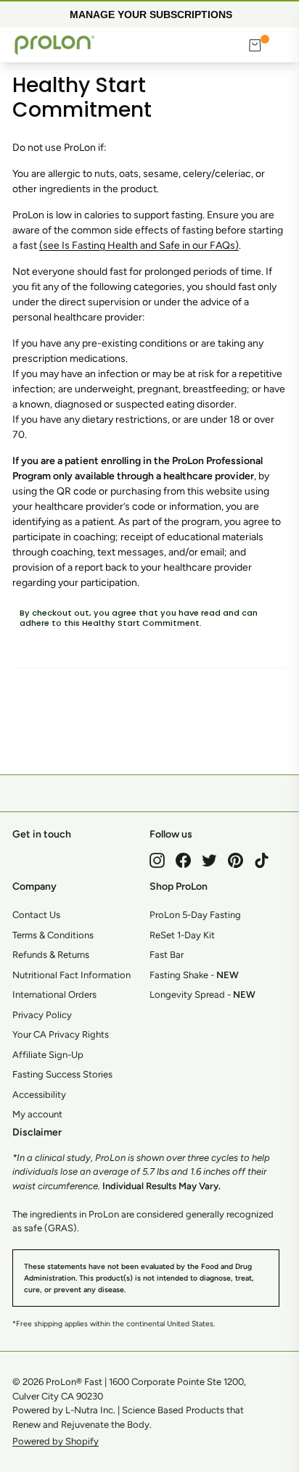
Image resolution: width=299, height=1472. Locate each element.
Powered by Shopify (55, 1441)
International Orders (54, 994)
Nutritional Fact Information (71, 974)
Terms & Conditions (53, 935)
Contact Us (36, 914)
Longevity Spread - (202, 994)
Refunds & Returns (50, 954)
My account (37, 1114)
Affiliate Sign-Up (47, 1054)
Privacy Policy (42, 1014)
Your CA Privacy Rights (60, 1034)
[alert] (149, 14)
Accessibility (39, 1094)
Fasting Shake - (194, 974)
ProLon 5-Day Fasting (195, 914)
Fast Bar (167, 954)
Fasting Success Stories (62, 1074)
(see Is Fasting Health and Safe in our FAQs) (139, 245)
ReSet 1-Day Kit (182, 935)
